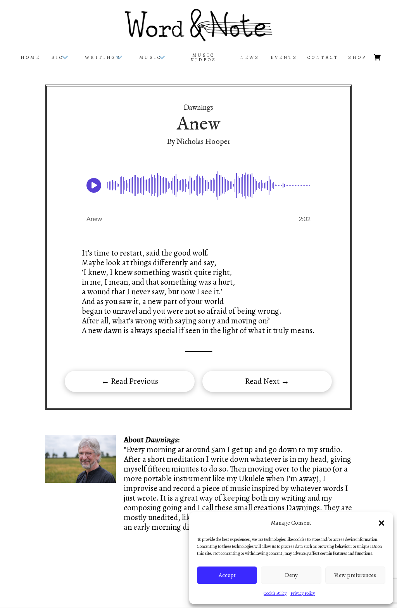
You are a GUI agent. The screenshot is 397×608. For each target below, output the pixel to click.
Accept (227, 575)
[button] (381, 523)
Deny (291, 575)
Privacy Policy (302, 593)
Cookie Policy (275, 593)
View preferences (355, 575)
